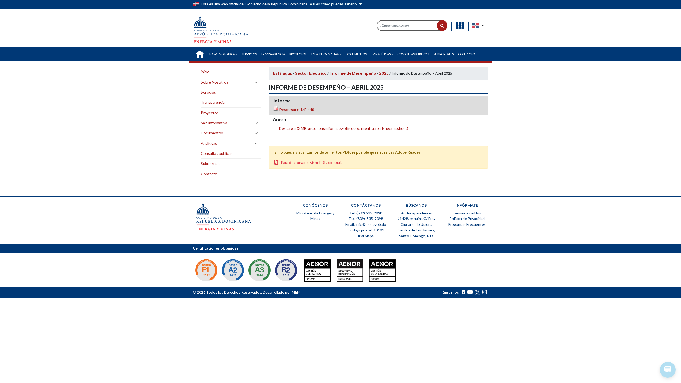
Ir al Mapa (366, 236)
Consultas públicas (216, 153)
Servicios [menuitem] (249, 54)
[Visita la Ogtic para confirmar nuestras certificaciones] (206, 271)
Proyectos (210, 112)
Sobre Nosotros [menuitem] (222, 54)
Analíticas (209, 143)
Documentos (212, 133)
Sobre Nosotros (214, 82)
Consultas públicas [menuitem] (413, 54)
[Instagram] (484, 292)
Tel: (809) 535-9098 (365, 213)
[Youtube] (470, 292)
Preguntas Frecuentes (467, 224)
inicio (205, 71)
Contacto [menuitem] (466, 54)
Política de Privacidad (467, 218)
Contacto (209, 174)
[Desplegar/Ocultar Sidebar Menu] (256, 82)
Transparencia (213, 102)
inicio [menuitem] (200, 54)
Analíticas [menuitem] (382, 54)
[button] (442, 25)
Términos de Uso (466, 213)
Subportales (211, 163)
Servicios (208, 92)
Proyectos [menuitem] (297, 54)
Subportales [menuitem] (444, 54)
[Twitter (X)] (478, 292)
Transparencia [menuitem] (273, 54)
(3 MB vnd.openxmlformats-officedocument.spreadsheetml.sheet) (343, 128)
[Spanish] (475, 25)
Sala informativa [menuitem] (325, 54)
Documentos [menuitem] (356, 54)
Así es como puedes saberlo (334, 4)
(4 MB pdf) (296, 109)
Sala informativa (214, 122)
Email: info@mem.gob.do (365, 224)
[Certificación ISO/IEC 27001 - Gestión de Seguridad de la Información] (339, 272)
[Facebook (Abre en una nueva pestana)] (463, 292)
